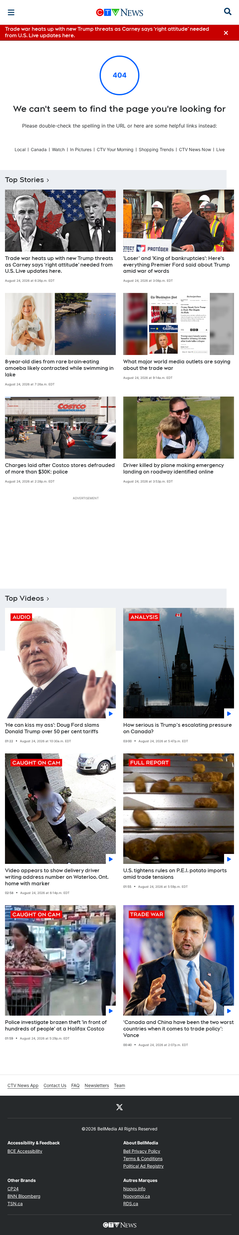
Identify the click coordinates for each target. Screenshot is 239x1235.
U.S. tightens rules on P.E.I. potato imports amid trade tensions (175, 874)
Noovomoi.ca (136, 1196)
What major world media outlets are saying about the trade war (176, 365)
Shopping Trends (156, 149)
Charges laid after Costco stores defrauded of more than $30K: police (60, 468)
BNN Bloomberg (23, 1196)
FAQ (75, 1085)
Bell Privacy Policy (141, 1151)
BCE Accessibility (24, 1151)
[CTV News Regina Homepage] (119, 12)
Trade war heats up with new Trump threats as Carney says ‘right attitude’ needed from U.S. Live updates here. (59, 264)
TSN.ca (15, 1203)
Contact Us (55, 1085)
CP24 (13, 1188)
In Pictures (80, 149)
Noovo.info (134, 1188)
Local (20, 149)
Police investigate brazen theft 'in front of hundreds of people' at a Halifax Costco (56, 1025)
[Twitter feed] (119, 1107)
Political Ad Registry (143, 1166)
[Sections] (11, 12)
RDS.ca (130, 1203)
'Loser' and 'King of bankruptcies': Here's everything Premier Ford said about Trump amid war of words (176, 264)
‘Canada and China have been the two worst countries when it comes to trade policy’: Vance (178, 1028)
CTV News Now (195, 149)
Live (220, 149)
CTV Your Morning (115, 149)
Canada (39, 149)
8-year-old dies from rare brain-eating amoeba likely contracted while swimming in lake (59, 368)
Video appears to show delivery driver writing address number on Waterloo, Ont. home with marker (57, 877)
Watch (58, 149)
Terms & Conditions (142, 1158)
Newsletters (97, 1085)
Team (119, 1085)
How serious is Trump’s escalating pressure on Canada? (177, 728)
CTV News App (23, 1085)
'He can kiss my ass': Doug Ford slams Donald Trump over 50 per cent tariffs (52, 728)
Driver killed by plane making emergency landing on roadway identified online (173, 468)
